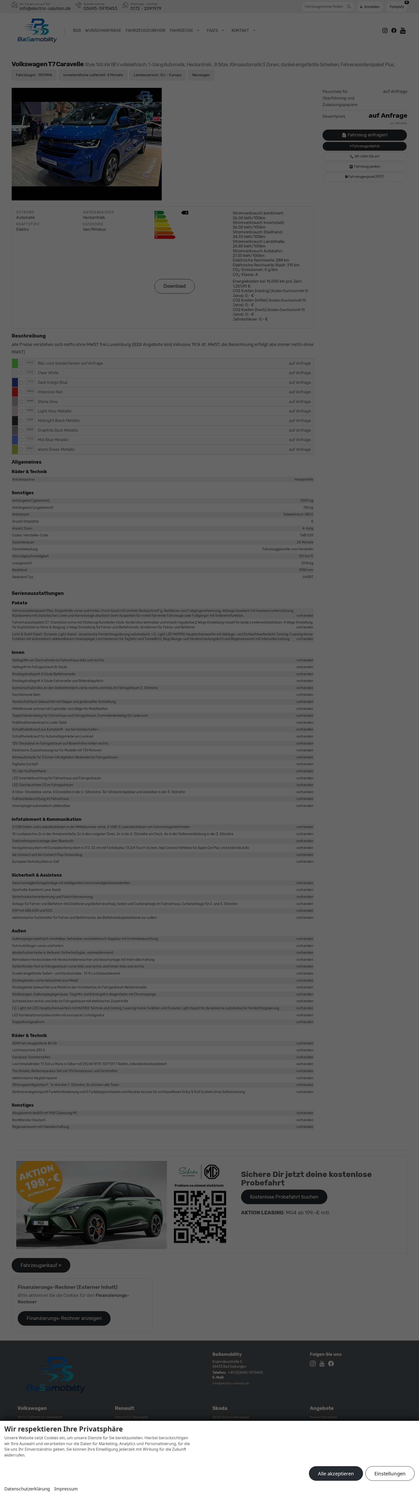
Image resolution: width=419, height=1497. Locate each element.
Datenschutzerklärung (27, 1489)
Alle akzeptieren (336, 1473)
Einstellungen (390, 1473)
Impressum (66, 1489)
